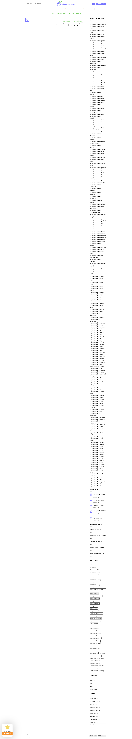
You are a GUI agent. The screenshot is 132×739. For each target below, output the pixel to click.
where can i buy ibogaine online (97, 658)
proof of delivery (56, 9)
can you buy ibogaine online (96, 613)
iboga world (102, 653)
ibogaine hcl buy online (95, 643)
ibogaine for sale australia (95, 633)
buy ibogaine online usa (95, 601)
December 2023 (94, 701)
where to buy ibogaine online (96, 668)
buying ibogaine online (95, 611)
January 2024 (93, 698)
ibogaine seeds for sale (95, 650)
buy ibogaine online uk (95, 598)
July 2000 (92, 725)
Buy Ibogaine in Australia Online (98, 517)
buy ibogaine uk (93, 606)
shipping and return (84, 9)
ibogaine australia (94, 623)
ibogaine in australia (94, 645)
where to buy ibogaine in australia (97, 665)
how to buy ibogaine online (96, 618)
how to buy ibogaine (94, 616)
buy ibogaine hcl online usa (96, 582)
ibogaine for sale (93, 631)
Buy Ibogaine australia (94, 569)
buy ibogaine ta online (95, 603)
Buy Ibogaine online (99, 500)
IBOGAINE (92, 683)
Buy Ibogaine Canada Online (99, 495)
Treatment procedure (69, 9)
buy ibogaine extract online (96, 574)
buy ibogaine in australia (95, 587)
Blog (41, 9)
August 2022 (93, 713)
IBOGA (92, 681)
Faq (93, 9)
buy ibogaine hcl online (95, 579)
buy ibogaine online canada (96, 596)
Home (32, 9)
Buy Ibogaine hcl (93, 577)
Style (91, 686)
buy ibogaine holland (94, 584)
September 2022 (94, 710)
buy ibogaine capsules (95, 572)
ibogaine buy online (94, 628)
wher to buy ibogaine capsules (96, 670)
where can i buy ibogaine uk (96, 660)
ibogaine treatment (94, 653)
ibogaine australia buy (94, 626)
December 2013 (94, 719)
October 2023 (93, 704)
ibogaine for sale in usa (95, 635)
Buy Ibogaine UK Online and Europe (100, 511)
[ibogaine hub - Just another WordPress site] (66, 4)
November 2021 (94, 716)
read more (98, 9)
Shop (36, 9)
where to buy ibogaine (95, 663)
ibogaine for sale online (95, 640)
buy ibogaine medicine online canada (96, 590)
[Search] (93, 4)
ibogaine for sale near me (95, 638)
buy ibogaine (93, 567)
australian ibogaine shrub (95, 564)
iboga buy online (93, 621)
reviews (47, 9)
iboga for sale (102, 621)
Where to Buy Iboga (99, 505)
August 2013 (93, 722)
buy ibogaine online (94, 593)
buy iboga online (93, 608)
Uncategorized (93, 689)
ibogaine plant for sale (95, 648)
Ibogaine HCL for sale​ (97, 531)
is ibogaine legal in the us (95, 655)
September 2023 (94, 707)
